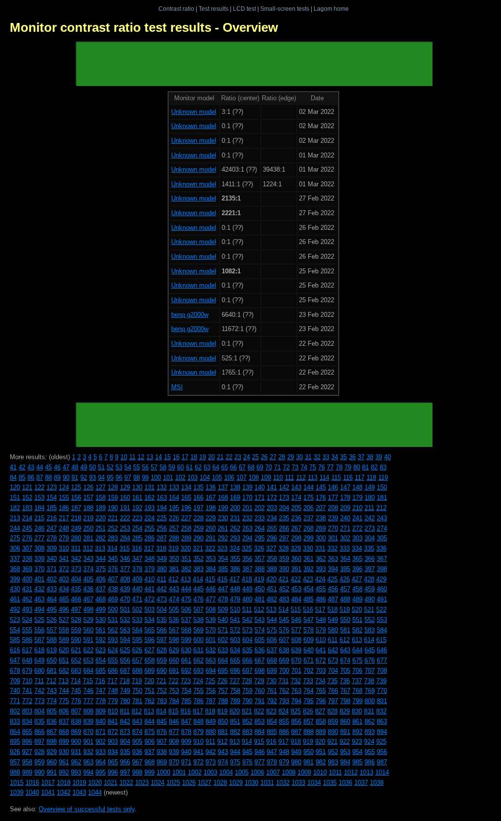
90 (66, 477)
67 (242, 467)
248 (64, 528)
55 (136, 467)
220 (100, 518)
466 (76, 599)
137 (223, 487)
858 (321, 721)
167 (210, 497)
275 (15, 538)
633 (223, 650)
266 (284, 528)
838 (76, 721)
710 (27, 681)
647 (15, 660)
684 (88, 670)
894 (382, 731)
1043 (79, 792)
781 (137, 701)
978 (272, 762)
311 (76, 548)
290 (198, 538)
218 (76, 518)
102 (180, 477)
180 (369, 497)
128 (113, 487)
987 (382, 762)
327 (271, 548)
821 (247, 711)
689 (149, 670)
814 (161, 711)
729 (259, 681)
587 (39, 639)
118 (371, 477)
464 (51, 599)
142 (284, 487)
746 (88, 690)
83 (383, 467)
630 (186, 650)
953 (345, 751)
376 (113, 569)
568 (186, 630)
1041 (48, 792)
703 (321, 670)
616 (15, 650)
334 (357, 548)
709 (15, 681)
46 (57, 467)
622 (88, 650)
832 (381, 711)
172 (272, 497)
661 (186, 660)
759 (247, 690)
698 (259, 670)
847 (186, 721)
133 (174, 487)
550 (345, 619)
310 (64, 548)
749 (125, 690)
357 (259, 558)
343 (88, 558)
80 (356, 467)
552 (369, 619)
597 (162, 639)
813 (149, 711)
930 (64, 751)
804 (39, 711)
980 (296, 762)
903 (113, 741)
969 (162, 762)
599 (186, 639)
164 (174, 497)
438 (113, 589)
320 (186, 548)
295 (259, 538)
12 (140, 457)
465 (64, 599)
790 (247, 701)
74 (303, 467)
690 (162, 670)
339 (39, 558)
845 (162, 721)
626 (137, 650)
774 (51, 701)
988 (15, 772)
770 (382, 690)
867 (51, 731)
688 (137, 670)
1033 (298, 782)
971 (186, 762)
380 (162, 569)
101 (168, 477)
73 (295, 467)
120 (15, 487)
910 (198, 741)
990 (39, 772)
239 (333, 518)
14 (158, 457)
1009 (304, 772)
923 (357, 741)
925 (381, 741)
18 (193, 457)
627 (149, 650)
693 (198, 670)
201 (247, 507)
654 (100, 660)
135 (198, 487)
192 (137, 507)
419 (259, 579)
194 (162, 507)
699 (272, 670)
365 (357, 558)
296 (272, 538)
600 (198, 639)
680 (39, 670)
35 (343, 457)
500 (113, 609)
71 (277, 467)
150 (382, 487)
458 (357, 589)
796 (321, 701)
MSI (177, 387)
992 (64, 772)
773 (39, 701)
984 (345, 762)
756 (210, 690)
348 (149, 558)
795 (308, 701)
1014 (382, 772)
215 (39, 518)
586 (27, 639)
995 (100, 772)
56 (145, 467)
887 (296, 731)
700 (284, 670)
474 (174, 599)
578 (308, 630)
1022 (126, 782)
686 (113, 670)
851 (235, 721)
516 (308, 609)
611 (333, 639)
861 (357, 721)
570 (210, 630)
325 (247, 548)
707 (369, 670)
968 (149, 762)
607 (284, 639)
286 (149, 538)
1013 (366, 772)
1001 (179, 772)
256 (162, 528)
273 (369, 528)
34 (334, 457)
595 (137, 639)
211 (369, 507)
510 (235, 609)
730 (271, 681)
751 (149, 690)
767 (345, 690)
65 (224, 467)
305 (382, 538)
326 (259, 548)
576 (284, 630)
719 (137, 681)
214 (27, 518)
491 (382, 599)
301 (333, 538)
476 (198, 599)
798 (345, 701)
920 (320, 741)
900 (76, 741)
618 (39, 650)
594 (125, 639)
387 (247, 569)
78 (339, 467)
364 (345, 558)
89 (57, 477)
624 (113, 650)
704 (333, 670)
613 (357, 639)
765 (321, 690)
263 (247, 528)
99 (145, 477)
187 (76, 507)
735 (332, 681)
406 (100, 579)
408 (125, 579)
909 (186, 741)
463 (39, 599)
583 (369, 630)
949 (296, 751)
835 (39, 721)
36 (352, 457)
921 (332, 741)
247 (51, 528)
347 (137, 558)
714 (75, 681)
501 (125, 609)
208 (333, 507)
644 (357, 650)
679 (27, 670)
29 (290, 457)
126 (88, 487)
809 (100, 711)
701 (296, 670)
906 (149, 741)
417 (234, 579)
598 (174, 639)
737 (357, 681)
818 (210, 711)
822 (259, 711)
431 (27, 589)
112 (301, 477)
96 (118, 477)
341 (64, 558)
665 (235, 660)
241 (357, 518)
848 (198, 721)
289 (186, 538)
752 (162, 690)
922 (345, 741)
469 (113, 599)
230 (223, 518)
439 (125, 589)
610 (321, 639)
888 (308, 731)
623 (100, 650)
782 (149, 701)
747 (100, 690)
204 (284, 507)
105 (217, 477)
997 (125, 772)
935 (125, 751)
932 (88, 751)
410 (149, 579)
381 (174, 569)
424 (320, 579)
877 (174, 731)
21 (220, 457)
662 (198, 660)
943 (223, 751)
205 (296, 507)
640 (308, 650)
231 (235, 518)
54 (127, 467)
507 (198, 609)
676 (369, 660)
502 (137, 609)
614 (369, 639)
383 (198, 569)
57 (154, 467)
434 (64, 589)
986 (369, 762)
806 (64, 711)
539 (210, 619)
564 (137, 630)
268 (308, 528)
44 (39, 467)
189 (100, 507)
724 (198, 681)
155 (64, 497)
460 (382, 589)
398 (382, 569)
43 (30, 467)
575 (272, 630)
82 (374, 467)
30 (299, 457)
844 (149, 721)
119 (383, 477)
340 (51, 558)
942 (210, 751)
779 (113, 701)
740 (15, 690)
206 (308, 507)
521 (369, 609)
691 (174, 670)
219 (88, 518)
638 (284, 650)
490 (369, 599)
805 (51, 711)
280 (76, 538)
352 (198, 558)
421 (283, 579)
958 (27, 762)
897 (39, 741)
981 (308, 762)
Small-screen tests (284, 8)
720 (149, 681)
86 (30, 477)
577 (296, 630)
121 (27, 487)
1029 (236, 782)
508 (210, 609)
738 (369, 681)
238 (321, 518)
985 (357, 762)
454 (308, 589)
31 (308, 457)
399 (15, 579)
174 (296, 497)
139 (247, 487)
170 (247, 497)
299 (308, 538)
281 (88, 538)
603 (235, 639)
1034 (314, 782)
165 (186, 497)
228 (198, 518)
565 (149, 630)
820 (234, 711)
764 (308, 690)
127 (100, 487)
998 (137, 772)
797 (333, 701)
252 (113, 528)
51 (101, 467)
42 (22, 467)
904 (125, 741)
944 (235, 751)
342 (76, 558)
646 (382, 650)
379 (149, 569)
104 (205, 477)
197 (198, 507)
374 (88, 569)
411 (161, 579)
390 (284, 569)
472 (149, 599)
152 (27, 497)
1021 (110, 782)
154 (51, 497)
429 (381, 579)
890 (333, 731)
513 (271, 609)
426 (345, 579)
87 (39, 477)
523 (15, 619)
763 (296, 690)
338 (27, 558)
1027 (204, 782)
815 (173, 711)
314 (112, 548)
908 (174, 741)
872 (113, 731)
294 (247, 538)
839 (88, 721)
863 (382, 721)
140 (259, 487)
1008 (289, 772)
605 (259, 639)
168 (223, 497)
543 (259, 619)
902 (100, 741)
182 (15, 507)
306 (15, 548)
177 (333, 497)
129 (125, 487)
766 (333, 690)
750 (137, 690)
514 (283, 609)
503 (149, 609)
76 (321, 467)
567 (174, 630)
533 (137, 619)
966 (125, 762)
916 (271, 741)
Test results (213, 8)
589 (64, 639)
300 (321, 538)
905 (137, 741)
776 (76, 701)
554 (15, 630)
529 (88, 619)
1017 (48, 782)
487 (333, 599)
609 (308, 639)
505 (174, 609)
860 (345, 721)
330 (308, 548)
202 (259, 507)
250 (88, 528)
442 (162, 589)
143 (296, 487)
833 (15, 721)
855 (284, 721)
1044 (95, 792)
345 (113, 558)
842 (125, 721)
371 (51, 569)
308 (39, 548)
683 (76, 670)
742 (39, 690)
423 (308, 579)
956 (382, 751)
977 (259, 762)
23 (237, 457)
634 (235, 650)
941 (198, 751)
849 (210, 721)
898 (51, 741)
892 (357, 731)
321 (198, 548)
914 (247, 741)
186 (64, 507)
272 (357, 528)
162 (149, 497)
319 (173, 548)
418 (247, 579)
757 (223, 690)
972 (198, 762)
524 (27, 619)
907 (162, 741)
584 (382, 630)
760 (259, 690)
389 (272, 569)
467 (88, 599)
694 (210, 670)
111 (289, 477)
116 (348, 477)
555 (27, 630)
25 (255, 457)
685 (100, 670)
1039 (16, 792)
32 (317, 457)
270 (333, 528)
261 (223, 528)
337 (15, 558)
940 (186, 751)
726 (222, 681)
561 (100, 630)
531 (113, 619)
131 (149, 487)
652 (76, 660)
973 (210, 762)
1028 (220, 782)
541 (235, 619)
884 (259, 731)
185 (51, 507)
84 (13, 477)
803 (27, 711)
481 (259, 599)
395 (345, 569)
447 (223, 589)
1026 (189, 782)
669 (284, 660)
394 (333, 569)
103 (192, 477)
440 (137, 589)
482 (272, 599)
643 (345, 650)
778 (100, 701)
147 (345, 487)
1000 (163, 772)
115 (336, 477)
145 (321, 487)
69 (259, 467)
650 (51, 660)
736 (345, 681)
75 (312, 467)
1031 (267, 782)
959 (39, 762)
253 (125, 528)
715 (88, 681)
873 (125, 731)
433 (51, 589)
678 (15, 670)
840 (100, 721)
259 (198, 528)
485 (308, 599)
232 (247, 518)
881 (223, 731)
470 (125, 599)
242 (369, 518)
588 (51, 639)
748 (113, 690)
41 (13, 467)
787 (210, 701)
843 (137, 721)
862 (369, 721)
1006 (257, 772)
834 (27, 721)
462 (27, 599)
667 (259, 660)
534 (149, 619)
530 (100, 619)
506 (186, 609)
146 (333, 487)
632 (210, 650)
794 (296, 701)
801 (382, 701)
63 (207, 467)
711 (39, 681)
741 (27, 690)
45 (48, 467)
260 (210, 528)
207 (321, 507)
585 (15, 639)
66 (233, 467)
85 (22, 477)
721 (161, 681)
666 (247, 660)
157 (88, 497)
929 (51, 751)
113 (313, 477)
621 (76, 650)
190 (113, 507)
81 (365, 467)
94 (101, 477)
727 (234, 681)
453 (296, 589)
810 (113, 711)
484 (296, 599)
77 (330, 467)
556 (39, 630)
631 (198, 650)
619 (51, 650)
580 (333, 630)
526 (51, 619)
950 (308, 751)
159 (113, 497)
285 (137, 538)
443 (174, 589)
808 (88, 711)
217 (64, 518)
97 (127, 477)
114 (324, 477)
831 (369, 711)
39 (378, 457)
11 (132, 457)
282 (100, 538)
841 (113, 721)
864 (15, 731)
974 (223, 762)
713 (63, 681)
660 (174, 660)
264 (259, 528)
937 (149, 751)
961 (64, 762)
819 (222, 711)
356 (247, 558)
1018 (63, 782)
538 (198, 619)
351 (186, 558)
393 (321, 569)
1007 (273, 772)
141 (272, 487)
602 (223, 639)
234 (272, 518)
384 (210, 569)
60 (180, 467)
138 (235, 487)
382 (186, 569)
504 (162, 609)
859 (333, 721)
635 (247, 650)
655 (113, 660)
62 (198, 467)
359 (284, 558)
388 (259, 569)
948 (284, 751)
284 (125, 538)
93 (92, 477)
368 (15, 569)
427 (357, 579)
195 (174, 507)
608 (296, 639)
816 (186, 711)
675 (357, 660)
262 (235, 528)
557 (51, 630)
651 (64, 660)
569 (198, 630)
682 (64, 670)
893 (369, 731)
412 (173, 579)
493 (27, 609)
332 (332, 548)
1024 (157, 782)
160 (125, 497)
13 (149, 457)
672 (321, 660)
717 (112, 681)
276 (27, 538)
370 (39, 569)
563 (125, 630)
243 (382, 518)
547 (308, 619)
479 (235, 599)
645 (369, 650)
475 (186, 599)
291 (210, 538)
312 (88, 548)
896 (27, 741)
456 (333, 589)
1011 (335, 772)
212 (381, 507)
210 (357, 507)
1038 (377, 782)
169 (235, 497)
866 (39, 731)
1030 (251, 782)
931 (76, 751)
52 (110, 467)
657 (137, 660)
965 (113, 762)
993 (76, 772)
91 (74, 477)
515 (296, 609)
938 (162, 751)
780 (125, 701)
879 (198, 731)
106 (229, 477)
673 (333, 660)
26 (264, 457)
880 (210, 731)
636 (259, 650)
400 (27, 579)
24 (246, 457)
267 (296, 528)
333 (345, 548)
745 (76, 690)
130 (137, 487)
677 (382, 660)
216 (51, 518)
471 (137, 599)
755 (198, 690)
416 (222, 579)
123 (51, 487)
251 (100, 528)
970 (174, 762)
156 (76, 497)
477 (210, 599)
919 (308, 741)
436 (88, 589)
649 (39, 660)
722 (173, 681)
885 (272, 731)
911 (210, 741)
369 (27, 569)
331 (320, 548)
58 (162, 467)
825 (296, 711)
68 (251, 467)
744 (64, 690)
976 (247, 762)
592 (100, 639)
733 (308, 681)
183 (27, 507)
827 (320, 711)
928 (39, 751)
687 (125, 670)
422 (296, 579)
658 (149, 660)
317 (149, 548)
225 (162, 518)
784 (174, 701)
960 (51, 762)
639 (296, 650)
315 (124, 548)
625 (125, 650)
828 (332, 711)
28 (281, 457)
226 (174, 518)
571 (223, 630)
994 (88, 772)
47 (66, 467)
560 (88, 630)
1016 (32, 782)
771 (15, 701)
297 (284, 538)
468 (100, 599)
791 (259, 701)
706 (357, 670)
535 (162, 619)
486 (321, 599)
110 (278, 477)
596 (149, 639)
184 (39, 507)
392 (308, 569)
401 (39, 579)
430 (15, 589)
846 (174, 721)
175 (308, 497)
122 (39, 487)
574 (259, 630)
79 (347, 467)
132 (162, 487)
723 (186, 681)
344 (100, 558)
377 (125, 569)
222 (125, 518)
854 (272, 721)
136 (210, 487)
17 (185, 457)
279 (64, 538)
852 (247, 721)
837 (64, 721)
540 (223, 619)
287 (162, 538)
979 (284, 762)
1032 (283, 782)
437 (100, 589)
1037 (361, 782)
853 (259, 721)
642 (333, 650)
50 (92, 467)
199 (223, 507)
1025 (173, 782)
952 (333, 751)
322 (210, 548)
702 (308, 670)
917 (283, 741)
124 (64, 487)
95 (110, 477)
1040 (32, 792)
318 (161, 548)
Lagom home (331, 8)
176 (321, 497)
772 (27, 701)
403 (64, 579)
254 (137, 528)
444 (186, 589)
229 (210, 518)
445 (198, 589)
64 (215, 467)
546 (296, 619)
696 (235, 670)
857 (308, 721)
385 (223, 569)
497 (76, 609)
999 (149, 772)
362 (321, 558)
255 (149, 528)
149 (369, 487)
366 (369, 558)
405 (88, 579)
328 (283, 548)
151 (15, 497)
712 (51, 681)
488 (345, 599)
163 (162, 497)
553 (382, 619)
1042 (63, 792)
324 (234, 548)
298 (296, 538)
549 (333, 619)
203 (272, 507)
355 (235, 558)
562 (113, 630)
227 (186, 518)
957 (15, 762)
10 (123, 457)
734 (320, 681)
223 (137, 518)
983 (333, 762)
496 (64, 609)
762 (284, 690)
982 (321, 762)
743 (51, 690)
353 (210, 558)
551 (357, 619)
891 (345, 731)
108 (254, 477)
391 (296, 569)
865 (27, 731)
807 (76, 711)
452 (284, 589)
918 (296, 741)
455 (321, 589)
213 (15, 518)
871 (100, 731)
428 (369, 579)
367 (382, 558)
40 (387, 457)
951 (321, 751)
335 (369, 548)
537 (186, 619)
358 (272, 558)
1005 (242, 772)
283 (113, 538)
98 (136, 477)
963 (88, 762)
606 (272, 639)
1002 (195, 772)
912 (222, 741)
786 (198, 701)
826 (308, 711)
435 (76, 589)
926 (15, 751)
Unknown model (193, 111)
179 (357, 497)
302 (345, 538)
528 (76, 619)
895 (15, 741)
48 (74, 467)
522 (381, 609)
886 (284, 731)
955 (369, 751)
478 (223, 599)
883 (247, 731)
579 (321, 630)
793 (284, 701)
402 (51, 579)
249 (76, 528)
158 (100, 497)
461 (15, 599)
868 (64, 731)
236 (296, 518)
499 (100, 609)
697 (247, 670)
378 (137, 569)
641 (321, 650)
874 (137, 731)
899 (64, 741)
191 (125, 507)
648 (27, 660)
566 (162, 630)
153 (39, 497)
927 (27, 751)
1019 (79, 782)
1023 (142, 782)
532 (125, 619)
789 (235, 701)
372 (64, 569)
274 (382, 528)
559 (76, 630)
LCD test (244, 8)
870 (88, 731)
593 (113, 639)
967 (137, 762)
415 (210, 579)
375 (100, 569)
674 (345, 660)
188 (88, 507)
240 (345, 518)
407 (113, 579)
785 (186, 701)
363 (333, 558)
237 (308, 518)
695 (223, 670)
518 (332, 609)
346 (125, 558)
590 (76, 639)
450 (259, 589)
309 (51, 548)
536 (174, 619)
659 (162, 660)
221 (113, 518)
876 (162, 731)
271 (345, 528)
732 (296, 681)
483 (284, 599)
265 (272, 528)
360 (296, 558)
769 (369, 690)
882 (235, 731)
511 (247, 609)
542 (247, 619)
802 (15, 711)
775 (64, 701)
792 (272, 701)
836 (51, 721)
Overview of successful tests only (87, 809)
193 (149, 507)
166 (198, 497)
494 (39, 609)
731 (283, 681)
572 (235, 630)
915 (259, 741)
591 (88, 639)
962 (76, 762)
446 (210, 589)
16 (176, 457)
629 (174, 650)
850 (223, 721)
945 (247, 751)
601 (210, 639)
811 (125, 711)
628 (162, 650)
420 (271, 579)
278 (51, 538)
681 (51, 670)
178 (345, 497)
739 (381, 681)
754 (186, 690)
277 (39, 538)
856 (296, 721)
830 (357, 711)
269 (321, 528)
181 (382, 497)
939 (174, 751)
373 (76, 569)
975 (235, 762)
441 (149, 589)
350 (174, 558)
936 (137, 751)
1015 (16, 782)
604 (247, 639)
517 (320, 609)
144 (308, 487)
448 (235, 589)
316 (137, 548)
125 (76, 487)
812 (137, 711)
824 (283, 711)
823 (271, 711)
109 (266, 477)
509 (223, 609)
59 (171, 467)
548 (321, 619)
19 (202, 457)
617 (27, 650)
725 (210, 681)
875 (149, 731)
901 (88, 741)
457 (345, 589)
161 (137, 497)
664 (223, 660)
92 (83, 477)
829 (345, 711)
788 (223, 701)
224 (149, 518)
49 (83, 467)
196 (186, 507)
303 (357, 538)
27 (273, 457)
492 (15, 609)
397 (369, 569)
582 (357, 630)
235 (284, 518)
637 (272, 650)
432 (39, 589)
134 (186, 487)
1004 (226, 772)
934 (113, 751)
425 (332, 579)
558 (64, 630)
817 (198, 711)
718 (124, 681)
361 (308, 558)
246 (39, 528)
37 (361, 457)
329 (296, 548)
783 (162, 701)
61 (189, 467)
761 (272, 690)
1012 (351, 772)
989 (27, 772)
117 (359, 477)
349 (162, 558)
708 (382, 670)
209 (345, 507)
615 (381, 639)
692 (186, 670)
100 (156, 477)
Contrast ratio (176, 8)
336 (381, 548)
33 (325, 457)
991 (51, 772)
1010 (320, 772)
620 (64, 650)
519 (345, 609)
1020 (95, 782)
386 (235, 569)
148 (357, 487)
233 (259, 518)
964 (100, 762)
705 (345, 670)
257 (174, 528)
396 (357, 569)
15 (167, 457)
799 (357, 701)
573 (247, 630)
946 (259, 751)
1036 (345, 782)
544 (272, 619)
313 (100, 548)
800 (369, 701)
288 (174, 538)
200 (235, 507)
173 (284, 497)
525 (39, 619)
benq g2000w (189, 314)
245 (27, 528)
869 (76, 731)
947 (272, 751)
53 (118, 467)
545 (284, 619)
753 (174, 690)
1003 (210, 772)
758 (235, 690)
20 (211, 457)
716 (100, 681)
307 (27, 548)
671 (308, 660)
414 (198, 579)
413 (186, 579)
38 (369, 457)
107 (241, 477)
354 (223, 558)
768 (357, 690)
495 (51, 609)
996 (113, 772)
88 (48, 477)
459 (369, 589)
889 (321, 731)
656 (125, 660)
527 (64, 619)
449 (247, 589)
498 (88, 609)
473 (162, 599)
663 (210, 660)
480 (247, 599)
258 (186, 528)
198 (210, 507)
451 (272, 589)
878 (186, 731)
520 (357, 609)
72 (286, 467)
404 (76, 579)
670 (296, 660)
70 (268, 467)
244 (15, 528)
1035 (330, 782)
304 (369, 538)
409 (137, 579)
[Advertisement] (254, 64)
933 (100, 751)
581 (345, 630)
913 (234, 741)
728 (247, 681)
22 (229, 457)
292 (223, 538)
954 (357, 751)
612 (345, 639)
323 (222, 548)
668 (272, 660)
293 (235, 538)
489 (357, 599)
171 (259, 497)
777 (88, 701)
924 (369, 741)
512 (259, 609)
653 (88, 660)
